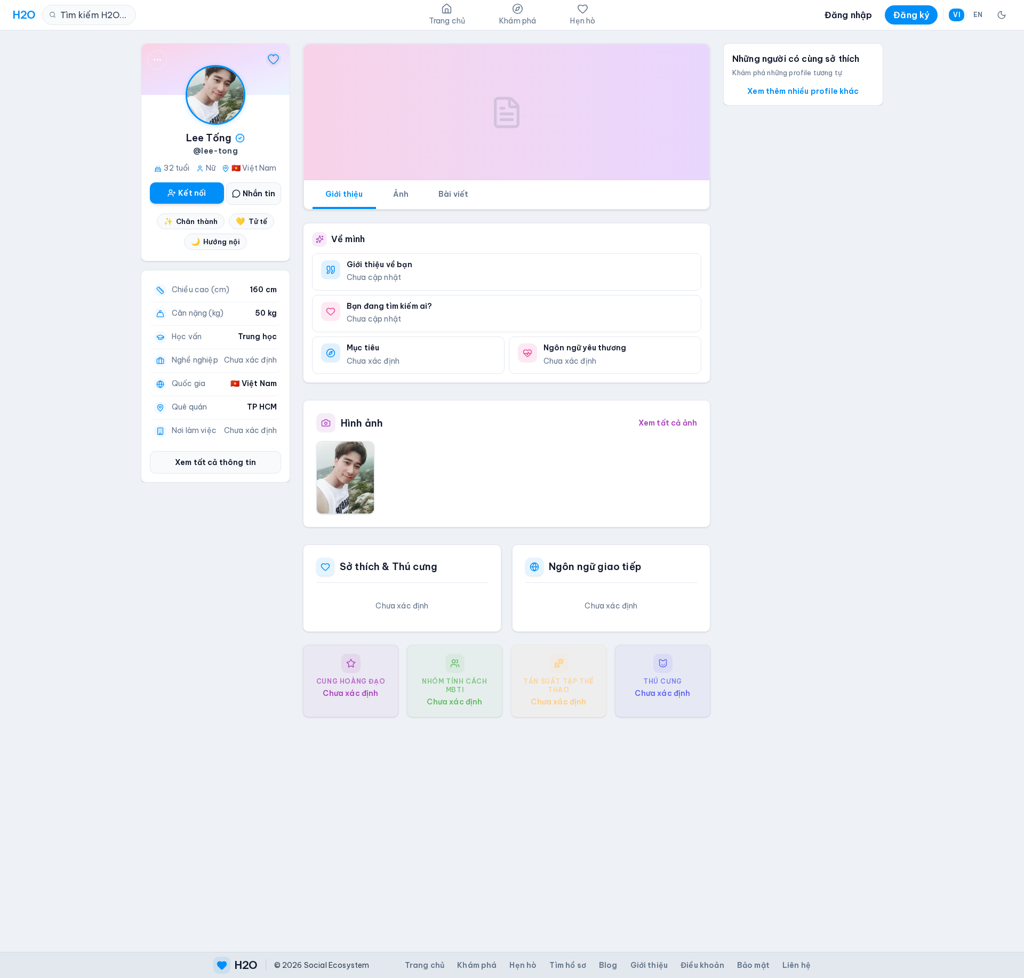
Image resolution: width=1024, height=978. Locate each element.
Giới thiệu (344, 194)
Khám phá (477, 965)
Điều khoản (702, 965)
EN (977, 15)
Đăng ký (911, 15)
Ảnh (401, 194)
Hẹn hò (523, 965)
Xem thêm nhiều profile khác (803, 91)
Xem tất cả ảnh (667, 423)
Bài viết (453, 194)
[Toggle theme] (1001, 15)
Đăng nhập (848, 15)
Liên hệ (796, 965)
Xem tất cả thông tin (215, 462)
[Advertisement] (506, 826)
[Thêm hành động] (157, 59)
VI (956, 15)
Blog (608, 965)
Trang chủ (424, 965)
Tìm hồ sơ (567, 965)
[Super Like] (273, 59)
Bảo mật (753, 965)
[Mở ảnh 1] (345, 477)
